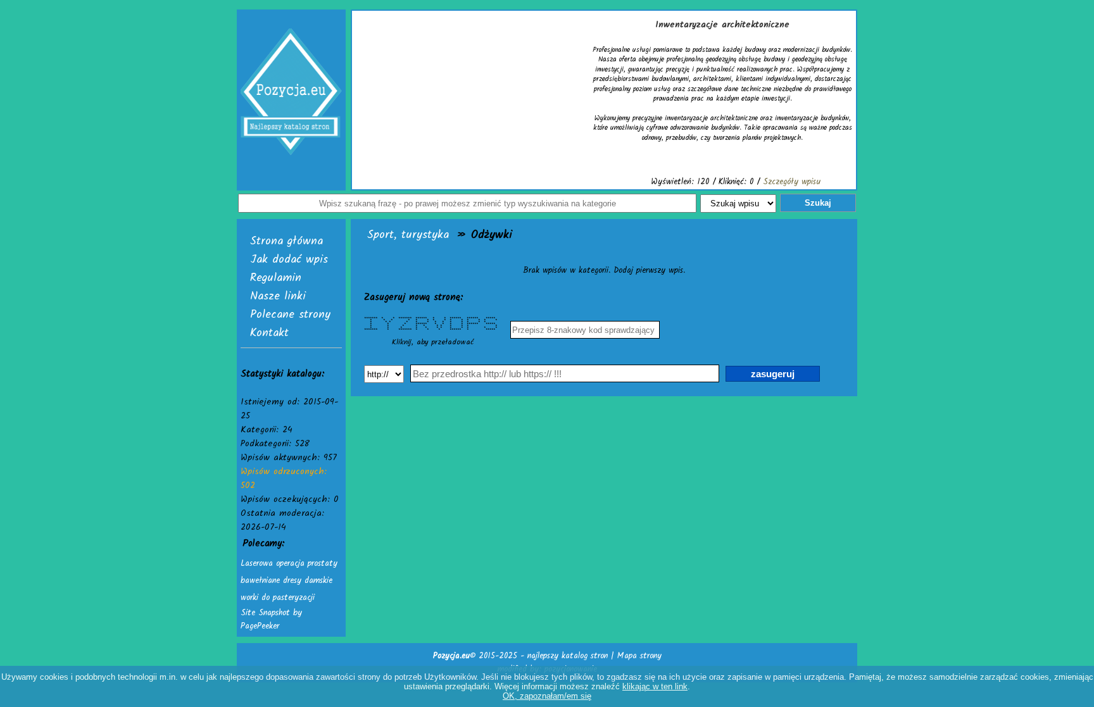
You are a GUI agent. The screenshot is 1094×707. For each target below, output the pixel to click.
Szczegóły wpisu (791, 182)
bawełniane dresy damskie (286, 580)
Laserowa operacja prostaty (289, 563)
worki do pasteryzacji (278, 597)
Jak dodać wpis (289, 260)
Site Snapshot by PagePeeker (271, 619)
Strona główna (286, 241)
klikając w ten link (655, 686)
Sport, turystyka (408, 235)
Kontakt (269, 333)
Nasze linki (278, 296)
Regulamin (275, 278)
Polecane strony (290, 315)
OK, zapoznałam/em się (547, 696)
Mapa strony (639, 656)
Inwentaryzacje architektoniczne (722, 25)
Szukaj (818, 203)
